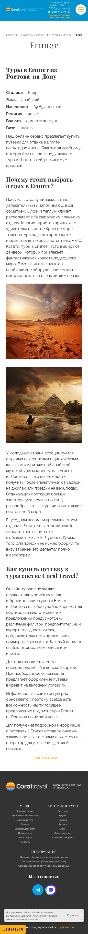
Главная (11, 35)
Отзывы (25, 824)
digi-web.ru (66, 927)
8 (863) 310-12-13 (59, 8)
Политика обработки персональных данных (44, 857)
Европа (63, 820)
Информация (25, 833)
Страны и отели (60, 35)
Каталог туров (25, 811)
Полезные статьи (33, 35)
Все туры (63, 811)
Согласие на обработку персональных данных (43, 866)
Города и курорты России (25, 815)
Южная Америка (63, 833)
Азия (63, 829)
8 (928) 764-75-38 (59, 12)
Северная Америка (62, 837)
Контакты (25, 842)
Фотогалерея (25, 837)
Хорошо (72, 915)
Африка (63, 824)
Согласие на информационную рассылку (44, 861)
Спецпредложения (25, 829)
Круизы (63, 815)
